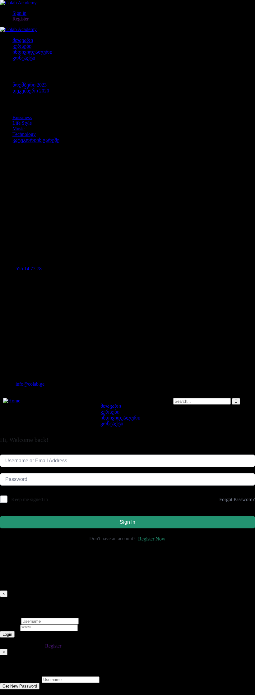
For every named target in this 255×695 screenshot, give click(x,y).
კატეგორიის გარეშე (35, 140)
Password (9, 627)
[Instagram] (189, 159)
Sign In (127, 522)
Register (53, 645)
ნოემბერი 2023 (29, 84)
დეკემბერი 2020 (30, 90)
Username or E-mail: (20, 679)
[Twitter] (138, 159)
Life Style (22, 123)
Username (10, 621)
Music (18, 128)
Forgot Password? (237, 499)
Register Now (151, 538)
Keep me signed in (29, 499)
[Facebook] (155, 159)
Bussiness (22, 117)
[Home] (11, 400)
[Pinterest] (172, 159)
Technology (24, 134)
